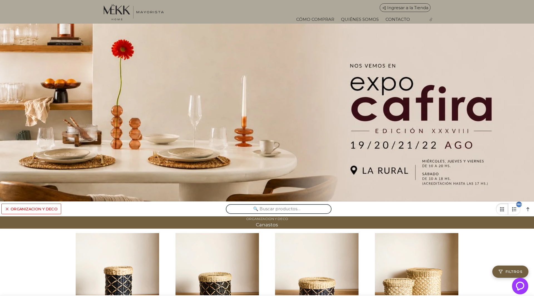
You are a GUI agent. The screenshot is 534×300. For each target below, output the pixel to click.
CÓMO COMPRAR (315, 19)
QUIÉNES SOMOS (360, 19)
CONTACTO (397, 19)
